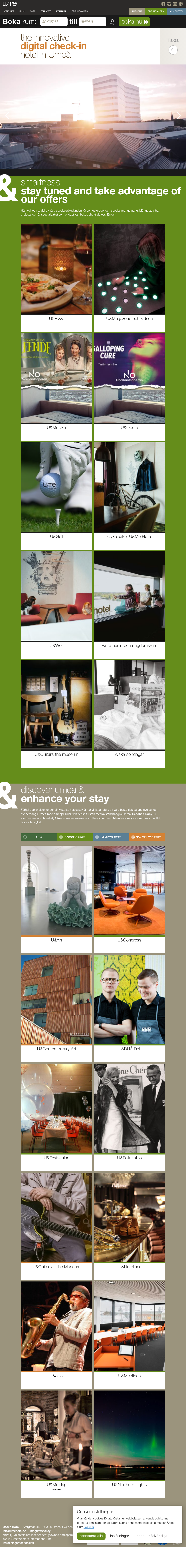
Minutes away (111, 837)
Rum (22, 11)
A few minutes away (147, 837)
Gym (32, 11)
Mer (112, 23)
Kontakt (61, 11)
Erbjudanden (80, 11)
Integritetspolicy (40, 1531)
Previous (7, 115)
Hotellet (8, 11)
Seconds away (75, 837)
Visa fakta (173, 50)
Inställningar (119, 1536)
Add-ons (137, 11)
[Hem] (10, 4)
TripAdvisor (175, 4)
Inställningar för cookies (18, 1543)
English (181, 4)
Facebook (163, 4)
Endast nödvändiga (151, 1536)
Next (179, 115)
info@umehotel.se (14, 1531)
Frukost (46, 11)
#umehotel (176, 11)
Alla (39, 837)
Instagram (169, 4)
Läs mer (89, 1527)
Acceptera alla (91, 1536)
